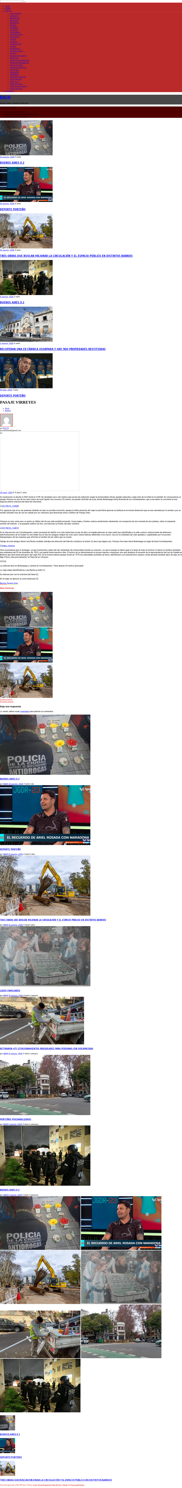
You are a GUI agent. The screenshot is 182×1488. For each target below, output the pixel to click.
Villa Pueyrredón (18, 86)
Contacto (9, 91)
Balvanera (15, 18)
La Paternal (15, 44)
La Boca (14, 41)
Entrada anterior (6, 699)
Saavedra (14, 72)
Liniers (13, 46)
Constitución (16, 34)
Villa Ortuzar (16, 84)
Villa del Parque (18, 77)
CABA (8, 8)
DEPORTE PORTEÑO (13, 209)
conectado (24, 711)
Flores (13, 39)
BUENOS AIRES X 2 (12, 162)
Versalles (14, 74)
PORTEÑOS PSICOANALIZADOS (15, 1119)
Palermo (14, 58)
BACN (5, 97)
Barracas (14, 20)
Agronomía (15, 13)
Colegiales (15, 32)
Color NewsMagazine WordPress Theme (50, 1485)
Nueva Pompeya (18, 56)
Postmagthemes (77, 1485)
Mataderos (15, 48)
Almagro (14, 16)
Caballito (14, 27)
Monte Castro (16, 51)
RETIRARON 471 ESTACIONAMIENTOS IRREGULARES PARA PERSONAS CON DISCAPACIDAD (46, 1048)
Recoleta (14, 70)
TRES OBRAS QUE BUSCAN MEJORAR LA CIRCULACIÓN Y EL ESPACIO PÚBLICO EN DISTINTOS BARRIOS (66, 256)
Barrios (8, 11)
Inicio (7, 6)
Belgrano (14, 23)
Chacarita (14, 37)
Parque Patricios (18, 67)
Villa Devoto (16, 79)
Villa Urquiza (16, 88)
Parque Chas (16, 65)
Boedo (13, 25)
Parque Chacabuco (19, 63)
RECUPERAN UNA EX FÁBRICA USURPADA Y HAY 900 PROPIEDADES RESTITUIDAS (53, 349)
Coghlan (14, 30)
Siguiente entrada (6, 702)
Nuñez (13, 53)
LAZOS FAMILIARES (10, 990)
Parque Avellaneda (19, 60)
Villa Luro (14, 81)
